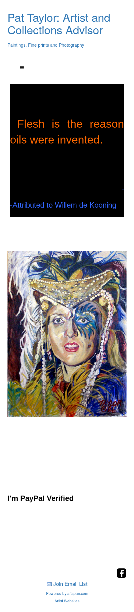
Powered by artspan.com (67, 593)
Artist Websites (67, 600)
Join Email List (70, 583)
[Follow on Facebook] (122, 576)
